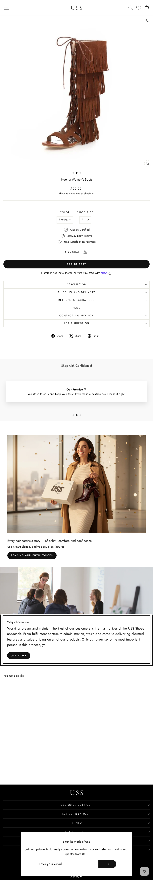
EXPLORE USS (75, 832)
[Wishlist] (138, 8)
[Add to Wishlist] (148, 20)
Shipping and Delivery (76, 292)
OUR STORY (19, 655)
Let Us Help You (75, 814)
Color (65, 212)
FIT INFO (75, 823)
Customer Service (75, 805)
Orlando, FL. (76, 876)
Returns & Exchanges (76, 300)
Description (76, 284)
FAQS (76, 308)
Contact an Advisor (76, 315)
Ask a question (76, 323)
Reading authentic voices (32, 555)
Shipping (63, 193)
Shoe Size (85, 212)
